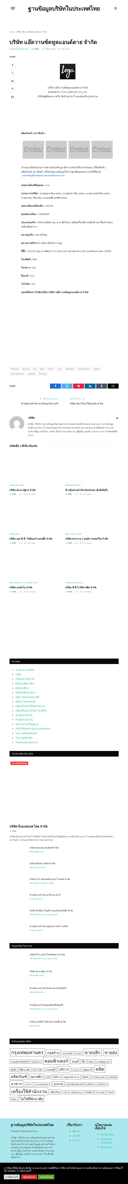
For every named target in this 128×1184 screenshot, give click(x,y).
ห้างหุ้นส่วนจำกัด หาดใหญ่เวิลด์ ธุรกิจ (40, 403)
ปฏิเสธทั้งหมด (29, 1177)
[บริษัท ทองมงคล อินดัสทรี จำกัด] (18, 852)
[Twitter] (12, 73)
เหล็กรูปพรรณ (17, 374)
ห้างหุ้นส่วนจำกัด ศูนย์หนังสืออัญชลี (46, 1004)
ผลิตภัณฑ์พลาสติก (16, 485)
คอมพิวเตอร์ (56, 1061)
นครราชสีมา (38, 1070)
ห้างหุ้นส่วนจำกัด (23, 714)
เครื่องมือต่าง (84, 369)
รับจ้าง (51, 369)
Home (11, 32)
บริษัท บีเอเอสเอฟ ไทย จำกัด (29, 826)
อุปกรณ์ (58, 1084)
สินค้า (86, 1077)
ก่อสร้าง (53, 1052)
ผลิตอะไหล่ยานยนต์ (73, 534)
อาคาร (16, 1083)
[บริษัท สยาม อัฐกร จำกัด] (36, 466)
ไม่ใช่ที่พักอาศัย (31, 1098)
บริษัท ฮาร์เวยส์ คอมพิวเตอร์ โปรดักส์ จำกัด (50, 879)
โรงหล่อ (42, 374)
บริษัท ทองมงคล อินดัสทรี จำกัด (44, 847)
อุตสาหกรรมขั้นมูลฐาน (26, 724)
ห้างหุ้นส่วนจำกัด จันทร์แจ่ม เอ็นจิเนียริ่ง (86, 490)
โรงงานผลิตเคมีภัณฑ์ (26, 733)
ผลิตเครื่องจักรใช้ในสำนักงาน (30, 705)
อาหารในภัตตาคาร (42, 1084)
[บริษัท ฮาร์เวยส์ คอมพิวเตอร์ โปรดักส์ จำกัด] (18, 883)
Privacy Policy (107, 1134)
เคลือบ (97, 369)
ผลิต (42, 369)
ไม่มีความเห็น (50, 49)
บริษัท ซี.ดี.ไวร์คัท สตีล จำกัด (80, 587)
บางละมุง (75, 1070)
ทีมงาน (76, 1131)
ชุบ (34, 369)
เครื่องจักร (90, 1084)
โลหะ (13, 1099)
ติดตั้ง (13, 1069)
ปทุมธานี (87, 1069)
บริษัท (36, 49)
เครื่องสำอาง (102, 1084)
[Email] (12, 97)
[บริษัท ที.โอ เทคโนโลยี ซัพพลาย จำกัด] (18, 958)
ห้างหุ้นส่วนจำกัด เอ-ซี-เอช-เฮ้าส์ (45, 894)
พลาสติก (36, 1076)
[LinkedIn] (12, 81)
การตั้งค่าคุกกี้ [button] (12, 1177)
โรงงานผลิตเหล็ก (23, 737)
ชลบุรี (75, 1061)
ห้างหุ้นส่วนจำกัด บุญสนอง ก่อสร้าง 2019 (49, 926)
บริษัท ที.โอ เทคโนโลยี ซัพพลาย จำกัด (47, 954)
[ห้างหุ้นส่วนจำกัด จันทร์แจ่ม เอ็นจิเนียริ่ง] (92, 466)
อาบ (60, 369)
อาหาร (28, 1084)
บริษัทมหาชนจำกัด (24, 678)
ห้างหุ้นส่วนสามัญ (24, 719)
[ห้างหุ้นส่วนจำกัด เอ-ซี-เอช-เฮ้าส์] (18, 899)
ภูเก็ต (48, 1077)
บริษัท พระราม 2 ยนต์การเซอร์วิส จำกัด (86, 538)
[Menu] (13, 8)
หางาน (76, 1140)
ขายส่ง (110, 1052)
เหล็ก (65, 1092)
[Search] (115, 8)
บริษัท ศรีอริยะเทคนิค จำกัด (42, 863)
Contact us (106, 1146)
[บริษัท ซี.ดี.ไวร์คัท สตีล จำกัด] (92, 564)
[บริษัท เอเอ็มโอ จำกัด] (36, 564)
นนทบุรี (51, 1069)
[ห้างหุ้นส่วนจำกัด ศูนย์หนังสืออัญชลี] (18, 1009)
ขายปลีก (93, 1052)
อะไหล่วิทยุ (112, 1077)
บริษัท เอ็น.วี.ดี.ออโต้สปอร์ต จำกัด (86, 403)
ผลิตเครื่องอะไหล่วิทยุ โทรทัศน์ (30, 710)
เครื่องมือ (69, 369)
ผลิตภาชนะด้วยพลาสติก (27, 696)
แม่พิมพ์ (31, 374)
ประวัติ (76, 1135)
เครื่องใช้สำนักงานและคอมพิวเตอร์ (23, 583)
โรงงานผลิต (100, 1092)
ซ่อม (91, 1061)
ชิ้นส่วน (26, 369)
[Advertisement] (68, 118)
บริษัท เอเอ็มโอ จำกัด (20, 587)
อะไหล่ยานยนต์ (98, 1077)
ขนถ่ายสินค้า (68, 1053)
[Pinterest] (12, 89)
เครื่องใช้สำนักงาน (29, 1091)
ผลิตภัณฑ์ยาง (14, 534)
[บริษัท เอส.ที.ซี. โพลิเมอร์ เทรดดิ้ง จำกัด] (36, 515)
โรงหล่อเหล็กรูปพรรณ (18, 49)
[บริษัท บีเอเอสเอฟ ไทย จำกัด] (64, 791)
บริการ (64, 1069)
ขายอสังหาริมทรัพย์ (19, 1061)
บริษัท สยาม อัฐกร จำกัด (22, 490)
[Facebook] (12, 65)
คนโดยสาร (36, 1061)
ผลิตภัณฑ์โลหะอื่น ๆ (73, 485)
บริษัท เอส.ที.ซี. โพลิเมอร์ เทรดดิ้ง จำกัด (30, 538)
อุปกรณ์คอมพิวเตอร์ (75, 1084)
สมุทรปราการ (71, 1077)
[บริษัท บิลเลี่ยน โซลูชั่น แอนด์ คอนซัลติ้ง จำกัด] (18, 914)
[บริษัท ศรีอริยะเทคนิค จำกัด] (18, 867)
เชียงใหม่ (55, 1092)
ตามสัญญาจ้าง (103, 1061)
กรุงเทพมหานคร (27, 1052)
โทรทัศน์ (88, 1092)
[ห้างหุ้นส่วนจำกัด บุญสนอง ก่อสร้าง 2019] (18, 930)
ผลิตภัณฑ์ (19, 1076)
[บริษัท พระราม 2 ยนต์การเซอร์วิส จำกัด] (92, 515)
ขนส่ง (79, 1053)
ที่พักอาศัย (25, 1069)
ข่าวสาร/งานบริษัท (24, 669)
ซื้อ (83, 1061)
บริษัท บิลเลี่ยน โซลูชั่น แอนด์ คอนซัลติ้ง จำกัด (51, 910)
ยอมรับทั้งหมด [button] (46, 1177)
